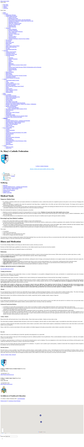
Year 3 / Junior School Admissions (15, 31)
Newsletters (8, 136)
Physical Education (12, 68)
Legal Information (21, 398)
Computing (10, 57)
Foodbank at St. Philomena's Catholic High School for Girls (20, 20)
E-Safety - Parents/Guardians (12, 105)
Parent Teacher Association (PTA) (13, 96)
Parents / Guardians (7, 94)
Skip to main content (5, 1)
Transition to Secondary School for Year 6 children (18, 38)
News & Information (7, 127)
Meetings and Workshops (11, 106)
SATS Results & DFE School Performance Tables (16, 140)
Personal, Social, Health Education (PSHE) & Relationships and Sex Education (24, 67)
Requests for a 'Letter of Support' (12, 112)
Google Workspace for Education (13, 77)
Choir (7, 81)
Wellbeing (5, 118)
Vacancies (8, 44)
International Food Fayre (13, 22)
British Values (9, 43)
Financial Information (10, 130)
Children (5, 79)
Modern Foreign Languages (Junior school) (17, 64)
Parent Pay (8, 111)
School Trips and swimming (11, 89)
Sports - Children (9, 91)
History (9, 62)
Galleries (5, 6)
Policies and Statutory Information (13, 137)
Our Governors (9, 39)
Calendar (8, 129)
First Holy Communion (10, 85)
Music (9, 66)
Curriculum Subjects (10, 55)
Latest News (5, 5)
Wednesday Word (12, 25)
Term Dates (8, 143)
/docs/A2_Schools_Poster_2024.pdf (8, 354)
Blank (4, 93)
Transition (10, 35)
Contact (4, 145)
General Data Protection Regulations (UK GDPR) (16, 132)
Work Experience (9, 144)
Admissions (5, 8)
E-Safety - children (10, 82)
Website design (4, 400)
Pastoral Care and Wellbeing (12, 124)
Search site (3, 436)
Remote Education (9, 139)
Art (9, 56)
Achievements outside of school (12, 80)
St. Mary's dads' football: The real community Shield (16, 115)
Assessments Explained (10, 76)
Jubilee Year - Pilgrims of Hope (14, 23)
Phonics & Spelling (10, 72)
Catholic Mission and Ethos (11, 16)
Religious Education (12, 69)
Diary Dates (5, 4)
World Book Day (9, 92)
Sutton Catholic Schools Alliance (12, 45)
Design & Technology (13, 58)
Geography (10, 61)
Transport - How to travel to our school (14, 117)
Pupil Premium (9, 138)
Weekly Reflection (12, 26)
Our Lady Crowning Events (14, 24)
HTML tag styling (9, 146)
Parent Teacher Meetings (13, 107)
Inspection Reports (10, 133)
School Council (9, 88)
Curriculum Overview (10, 53)
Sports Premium (9, 142)
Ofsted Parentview (9, 110)
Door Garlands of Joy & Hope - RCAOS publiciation (19, 19)
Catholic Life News (12, 17)
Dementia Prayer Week (13, 18)
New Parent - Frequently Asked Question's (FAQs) (16, 108)
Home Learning (9, 74)
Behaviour (8, 119)
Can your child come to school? (7, 268)
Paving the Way (9, 125)
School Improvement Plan (11, 49)
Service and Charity (10, 42)
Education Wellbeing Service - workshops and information (18, 120)
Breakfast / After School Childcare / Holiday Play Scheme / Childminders (21, 104)
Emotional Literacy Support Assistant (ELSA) (15, 121)
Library (7, 87)
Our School (5, 13)
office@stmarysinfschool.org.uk (7, 374)
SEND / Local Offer (10, 126)
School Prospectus (12, 37)
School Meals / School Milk (11, 101)
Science (10, 70)
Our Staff (8, 48)
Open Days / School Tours (13, 34)
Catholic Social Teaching (11, 51)
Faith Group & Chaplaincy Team (12, 83)
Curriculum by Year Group (11, 54)
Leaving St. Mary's (12, 36)
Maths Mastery (9, 73)
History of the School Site (11, 47)
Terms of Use (8, 148)
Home (4, 12)
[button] (4, 173)
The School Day (9, 100)
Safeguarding (8, 113)
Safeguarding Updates (10, 114)
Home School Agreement (11, 95)
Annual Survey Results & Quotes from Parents (15, 102)
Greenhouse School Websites (14, 400)
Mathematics (11, 63)
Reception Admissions (13, 30)
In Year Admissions (12, 32)
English (10, 60)
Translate (13, 176)
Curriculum (5, 50)
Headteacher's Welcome (11, 15)
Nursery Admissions (12, 29)
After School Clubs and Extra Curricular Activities (16, 75)
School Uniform (9, 99)
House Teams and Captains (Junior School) (15, 86)
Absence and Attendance (11, 98)
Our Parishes (8, 41)
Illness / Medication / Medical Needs (13, 123)
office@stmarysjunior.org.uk (6, 384)
